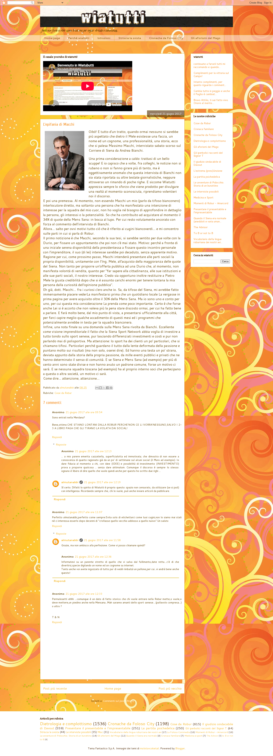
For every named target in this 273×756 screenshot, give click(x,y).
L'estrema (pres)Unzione (208, 171)
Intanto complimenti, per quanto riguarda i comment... (210, 83)
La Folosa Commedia (178, 732)
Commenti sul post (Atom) (118, 701)
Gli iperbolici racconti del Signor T (208, 154)
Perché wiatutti (78, 38)
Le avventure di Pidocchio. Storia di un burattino (209, 184)
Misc (100, 732)
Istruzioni (103, 38)
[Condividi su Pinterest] (111, 388)
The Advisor (201, 227)
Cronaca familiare (204, 129)
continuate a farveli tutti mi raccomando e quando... (209, 65)
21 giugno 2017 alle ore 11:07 (84, 512)
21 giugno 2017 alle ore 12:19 (102, 482)
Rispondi (57, 437)
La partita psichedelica (207, 177)
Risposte (61, 445)
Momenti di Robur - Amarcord (211, 203)
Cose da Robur (63, 393)
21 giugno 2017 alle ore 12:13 (93, 451)
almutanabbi (69, 482)
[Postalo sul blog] (100, 388)
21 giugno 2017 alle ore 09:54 (84, 412)
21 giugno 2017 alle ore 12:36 (93, 557)
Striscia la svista (129, 38)
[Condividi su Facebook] (107, 388)
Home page (52, 38)
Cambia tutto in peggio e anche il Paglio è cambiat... (212, 92)
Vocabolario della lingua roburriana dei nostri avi (135, 732)
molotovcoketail (149, 748)
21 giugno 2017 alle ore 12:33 (84, 594)
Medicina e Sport (203, 197)
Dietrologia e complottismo (210, 141)
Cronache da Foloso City (166, 38)
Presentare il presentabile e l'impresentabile (210, 210)
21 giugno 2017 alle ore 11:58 (102, 540)
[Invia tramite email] (97, 388)
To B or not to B (203, 233)
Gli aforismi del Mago (205, 38)
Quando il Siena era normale (141, 735)
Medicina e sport (193, 735)
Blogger (180, 748)
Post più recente (55, 688)
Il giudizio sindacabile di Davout (207, 163)
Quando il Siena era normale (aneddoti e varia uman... (210, 219)
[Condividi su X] (104, 388)
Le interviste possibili (206, 191)
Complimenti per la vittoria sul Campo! (211, 74)
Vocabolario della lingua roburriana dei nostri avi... (208, 240)
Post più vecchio (170, 688)
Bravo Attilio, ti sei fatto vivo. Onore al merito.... (211, 101)
